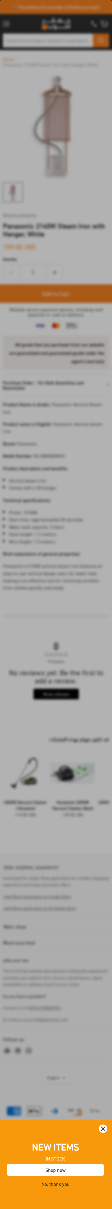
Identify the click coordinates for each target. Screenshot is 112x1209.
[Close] (103, 1129)
